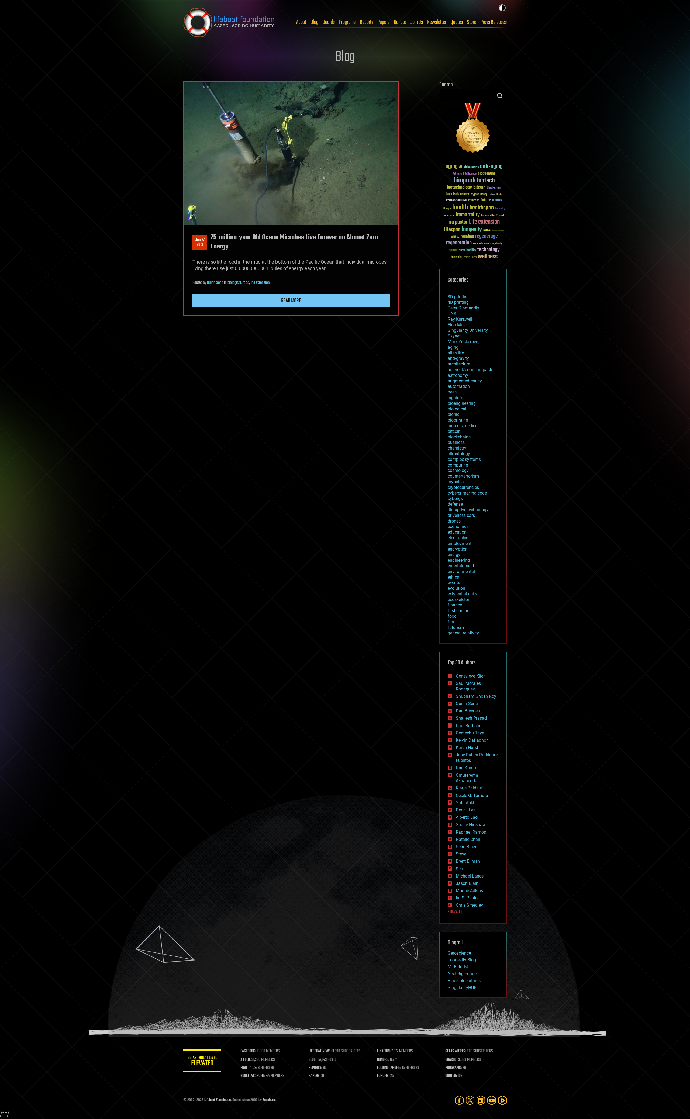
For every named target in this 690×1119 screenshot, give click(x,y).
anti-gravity (458, 358)
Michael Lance (470, 876)
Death (499, 194)
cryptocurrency (479, 194)
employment (459, 543)
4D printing (458, 302)
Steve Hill (465, 853)
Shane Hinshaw (471, 824)
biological (234, 282)
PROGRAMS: (453, 1067)
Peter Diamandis (463, 307)
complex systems (464, 459)
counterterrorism (463, 476)
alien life (456, 352)
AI (460, 167)
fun (451, 621)
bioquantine (487, 173)
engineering (459, 560)
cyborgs (455, 498)
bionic (453, 414)
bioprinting (458, 420)
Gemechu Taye (470, 732)
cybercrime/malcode (467, 493)
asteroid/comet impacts (470, 369)
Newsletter (436, 22)
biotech (486, 180)
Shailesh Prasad (471, 718)
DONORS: (383, 1059)
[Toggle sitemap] (491, 7)
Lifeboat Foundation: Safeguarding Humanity (229, 22)
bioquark (465, 181)
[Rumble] (502, 1100)
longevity (472, 229)
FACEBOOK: (248, 1051)
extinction (473, 200)
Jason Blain (467, 883)
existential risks (456, 201)
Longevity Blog (462, 959)
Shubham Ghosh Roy (476, 696)
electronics (458, 537)
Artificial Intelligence (465, 174)
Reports (366, 22)
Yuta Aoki (465, 802)
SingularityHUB (462, 987)
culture (492, 194)
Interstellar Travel (492, 216)
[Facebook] (459, 1100)
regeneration (459, 243)
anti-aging (491, 166)
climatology (459, 453)
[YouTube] (491, 1100)
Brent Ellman (468, 861)
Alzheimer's (471, 167)
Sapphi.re (269, 1100)
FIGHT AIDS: (248, 1067)
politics (455, 237)
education (457, 532)
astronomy (458, 375)
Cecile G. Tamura (472, 795)
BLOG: (312, 1059)
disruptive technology (468, 509)
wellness (488, 256)
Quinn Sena (215, 282)
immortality (468, 215)
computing (458, 465)
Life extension (484, 222)
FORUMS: (383, 1075)
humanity (500, 208)
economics (458, 526)
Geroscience (459, 953)
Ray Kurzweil (460, 319)
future (486, 200)
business (456, 442)
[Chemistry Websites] (473, 129)
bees (452, 392)
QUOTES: (451, 1075)
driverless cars (461, 515)
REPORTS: (315, 1067)
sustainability (467, 251)
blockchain (494, 188)
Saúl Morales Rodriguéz (468, 686)
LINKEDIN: (384, 1051)
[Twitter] (470, 1100)
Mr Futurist (458, 966)
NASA (487, 230)
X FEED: (245, 1059)
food (246, 282)
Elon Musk (458, 324)
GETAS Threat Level (202, 1061)
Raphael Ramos (471, 832)
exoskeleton (459, 599)
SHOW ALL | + (456, 912)
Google (447, 208)
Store (471, 22)
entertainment (461, 565)
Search (499, 95)
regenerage (486, 236)
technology (488, 250)
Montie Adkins (469, 890)
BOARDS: (451, 1059)
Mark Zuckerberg (464, 341)
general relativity (463, 633)
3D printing (458, 296)
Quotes (457, 22)
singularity (496, 244)
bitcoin (479, 187)
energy (454, 554)
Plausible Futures (464, 980)
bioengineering (462, 403)
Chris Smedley (469, 905)
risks (486, 243)
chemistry (457, 448)
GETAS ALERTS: (455, 1051)
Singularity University (468, 330)
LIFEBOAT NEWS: (320, 1051)
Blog (314, 22)
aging (452, 166)
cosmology (458, 470)
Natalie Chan (468, 839)
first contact (459, 610)
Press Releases (494, 22)
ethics (453, 577)
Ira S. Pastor (467, 897)
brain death (452, 194)
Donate (400, 22)
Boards (329, 22)
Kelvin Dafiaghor (472, 740)
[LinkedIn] (481, 1100)
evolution (456, 588)
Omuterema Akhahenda (467, 778)
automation (459, 386)
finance (455, 604)
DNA (452, 313)
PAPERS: (314, 1075)
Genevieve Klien (471, 676)
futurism (497, 201)
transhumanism (464, 257)
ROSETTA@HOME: (252, 1075)
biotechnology (459, 187)
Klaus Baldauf (469, 787)
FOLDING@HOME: (389, 1067)
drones (454, 521)
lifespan (452, 230)
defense (455, 504)
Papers (383, 22)
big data (455, 397)
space (453, 250)
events (454, 582)
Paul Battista (468, 725)
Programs (347, 22)
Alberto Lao (467, 817)
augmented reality (465, 381)
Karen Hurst (467, 747)
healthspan (482, 208)
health (460, 208)
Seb (459, 868)
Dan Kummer (468, 767)
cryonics (456, 481)
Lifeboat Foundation (217, 1100)
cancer (464, 194)
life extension (260, 282)
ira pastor (458, 222)
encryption (458, 549)
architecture (459, 364)
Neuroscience (498, 230)
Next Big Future (462, 973)
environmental (461, 571)
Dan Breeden (468, 710)
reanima (467, 236)
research (478, 244)
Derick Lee (465, 810)
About (301, 22)
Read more (291, 300)
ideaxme (449, 216)
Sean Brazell (467, 846)
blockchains (459, 437)
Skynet (454, 336)
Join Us (416, 22)
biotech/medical (463, 425)
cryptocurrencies (463, 487)
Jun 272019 (200, 242)
